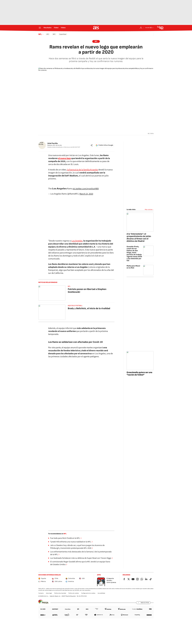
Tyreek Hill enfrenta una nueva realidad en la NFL (70, 541)
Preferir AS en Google (105, 145)
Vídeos (63, 28)
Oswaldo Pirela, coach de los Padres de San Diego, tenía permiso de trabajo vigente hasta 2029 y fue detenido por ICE (134, 254)
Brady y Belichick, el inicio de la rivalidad (89, 308)
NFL (40, 34)
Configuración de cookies (88, 593)
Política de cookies (73, 593)
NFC (54, 34)
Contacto (41, 593)
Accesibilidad (101, 593)
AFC (47, 34)
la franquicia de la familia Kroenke (82, 169)
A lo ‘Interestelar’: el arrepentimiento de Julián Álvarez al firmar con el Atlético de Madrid (139, 237)
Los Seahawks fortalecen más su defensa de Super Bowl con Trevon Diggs (80, 558)
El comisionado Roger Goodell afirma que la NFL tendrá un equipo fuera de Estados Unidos (80, 563)
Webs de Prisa (145, 602)
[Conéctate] (141, 28)
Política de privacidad (60, 593)
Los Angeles (77, 240)
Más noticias (148, 209)
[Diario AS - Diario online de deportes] (96, 27)
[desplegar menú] (39, 27)
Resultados (48, 28)
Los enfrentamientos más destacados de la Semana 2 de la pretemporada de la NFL (81, 553)
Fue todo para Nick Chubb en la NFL (65, 538)
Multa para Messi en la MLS (133, 267)
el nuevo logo (64, 158)
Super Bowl (62, 34)
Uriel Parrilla (52, 143)
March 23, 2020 (86, 193)
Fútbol (56, 28)
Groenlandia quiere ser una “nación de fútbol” (139, 373)
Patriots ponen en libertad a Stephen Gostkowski (87, 290)
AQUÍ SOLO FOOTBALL (75, 306)
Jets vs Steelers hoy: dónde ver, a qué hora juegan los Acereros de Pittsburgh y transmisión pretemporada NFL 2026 (77, 547)
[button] (92, 145)
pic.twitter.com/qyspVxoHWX (86, 188)
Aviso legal (49, 593)
